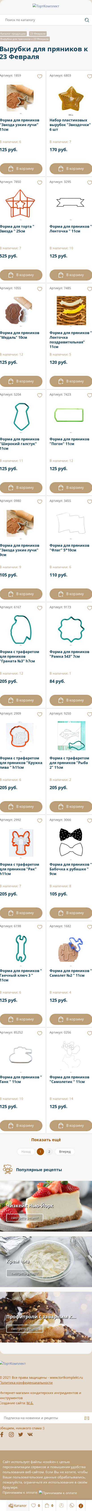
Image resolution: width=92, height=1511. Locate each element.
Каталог (20, 1505)
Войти (61, 1504)
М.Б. (30, 1403)
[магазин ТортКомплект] (46, 6)
